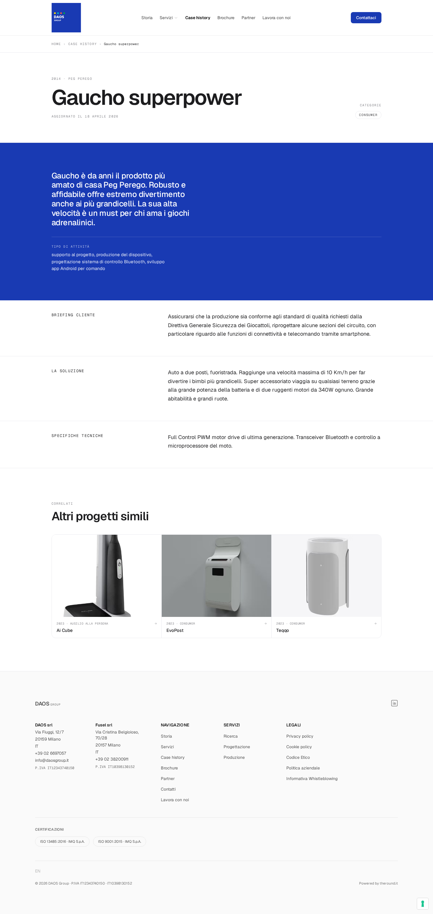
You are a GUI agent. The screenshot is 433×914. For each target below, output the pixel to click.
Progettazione (237, 746)
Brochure (225, 17)
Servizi (166, 17)
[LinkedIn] (394, 703)
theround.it (389, 883)
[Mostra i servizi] (176, 18)
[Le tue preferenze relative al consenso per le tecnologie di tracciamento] (422, 903)
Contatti (168, 789)
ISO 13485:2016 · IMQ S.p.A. (62, 841)
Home (56, 44)
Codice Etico (298, 757)
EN (37, 871)
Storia (147, 17)
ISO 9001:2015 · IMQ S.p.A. (119, 841)
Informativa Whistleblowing (312, 778)
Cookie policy (299, 746)
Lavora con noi (276, 17)
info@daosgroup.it (52, 760)
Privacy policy (299, 736)
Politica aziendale (303, 768)
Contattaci (366, 17)
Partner (248, 17)
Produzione (234, 757)
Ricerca (231, 736)
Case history (197, 17)
